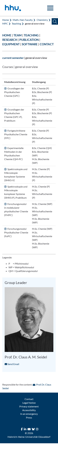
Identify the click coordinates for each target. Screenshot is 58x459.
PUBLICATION (29, 39)
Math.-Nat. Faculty (23, 19)
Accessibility (29, 410)
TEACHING (31, 35)
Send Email (13, 364)
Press (29, 417)
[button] (55, 21)
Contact (29, 399)
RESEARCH (9, 39)
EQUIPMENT (11, 44)
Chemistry (42, 19)
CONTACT (47, 44)
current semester (13, 57)
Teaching (16, 23)
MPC (5, 23)
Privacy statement (29, 406)
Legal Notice (29, 402)
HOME (6, 35)
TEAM (17, 35)
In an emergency (29, 413)
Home (5, 19)
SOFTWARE (30, 44)
